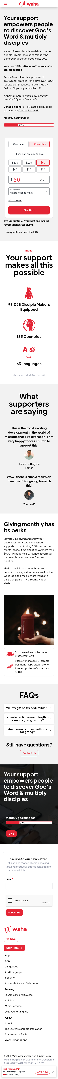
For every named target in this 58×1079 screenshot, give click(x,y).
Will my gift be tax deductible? (26, 708)
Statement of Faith (16, 1034)
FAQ (35, 232)
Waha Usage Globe (16, 1040)
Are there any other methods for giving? (27, 730)
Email (9, 879)
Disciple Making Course (19, 994)
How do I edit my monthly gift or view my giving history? (27, 718)
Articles (9, 1000)
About (8, 1023)
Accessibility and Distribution (22, 983)
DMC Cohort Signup (16, 1011)
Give (11, 833)
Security (10, 977)
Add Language (13, 972)
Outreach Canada (28, 110)
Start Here (12, 947)
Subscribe (14, 912)
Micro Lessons (13, 1006)
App (7, 961)
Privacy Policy (44, 1055)
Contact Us (29, 753)
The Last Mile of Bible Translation (23, 1028)
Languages (11, 966)
